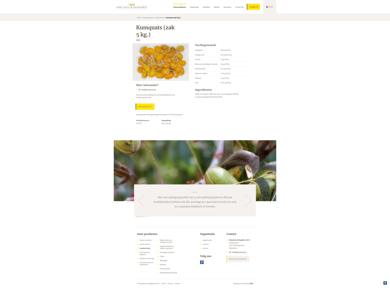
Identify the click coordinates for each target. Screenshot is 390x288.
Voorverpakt (165, 269)
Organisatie (207, 240)
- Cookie (176, 284)
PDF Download (143, 107)
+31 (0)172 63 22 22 (148, 90)
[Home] (132, 6)
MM (251, 284)
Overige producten (167, 252)
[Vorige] (141, 200)
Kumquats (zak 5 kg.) (173, 18)
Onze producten (148, 18)
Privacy (170, 284)
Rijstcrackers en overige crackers (166, 241)
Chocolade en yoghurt (145, 253)
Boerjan (163, 265)
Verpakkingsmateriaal (168, 273)
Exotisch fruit (159, 18)
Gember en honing (147, 258)
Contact (206, 244)
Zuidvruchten (145, 244)
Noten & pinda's (146, 240)
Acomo (205, 248)
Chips (162, 256)
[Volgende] (248, 200)
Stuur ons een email (236, 259)
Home (139, 18)
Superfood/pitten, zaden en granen (167, 247)
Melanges (163, 260)
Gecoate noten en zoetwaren (146, 263)
